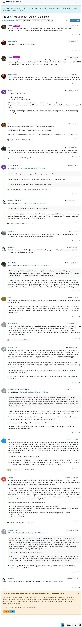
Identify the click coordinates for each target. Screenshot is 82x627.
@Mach (19, 200)
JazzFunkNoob (12, 323)
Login (12, 611)
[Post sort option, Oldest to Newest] (67, 20)
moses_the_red (12, 347)
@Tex (21, 530)
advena (10, 90)
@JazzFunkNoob (24, 389)
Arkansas (10, 477)
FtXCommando (12, 41)
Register (6, 611)
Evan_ (9, 297)
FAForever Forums (13, 2)
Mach (9, 147)
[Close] (78, 593)
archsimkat (11, 200)
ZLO (9, 123)
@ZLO (16, 165)
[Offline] (4, 27)
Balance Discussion (9, 20)
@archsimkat (17, 263)
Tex (9, 439)
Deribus (10, 25)
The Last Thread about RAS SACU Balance (31, 168)
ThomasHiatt (12, 231)
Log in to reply (75, 20)
